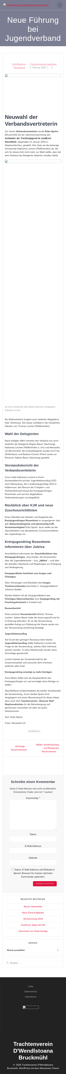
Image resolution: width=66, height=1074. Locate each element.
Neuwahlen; (34, 731)
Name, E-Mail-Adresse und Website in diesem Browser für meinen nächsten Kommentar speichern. (34, 873)
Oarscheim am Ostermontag (33, 931)
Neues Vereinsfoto (33, 906)
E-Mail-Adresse (33, 846)
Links (30, 986)
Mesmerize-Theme (49, 1068)
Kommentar (33, 798)
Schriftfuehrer (19, 64)
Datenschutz (30, 991)
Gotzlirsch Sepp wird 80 (33, 925)
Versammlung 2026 (33, 918)
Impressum (30, 996)
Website (33, 857)
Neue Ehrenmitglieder (33, 912)
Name (33, 834)
